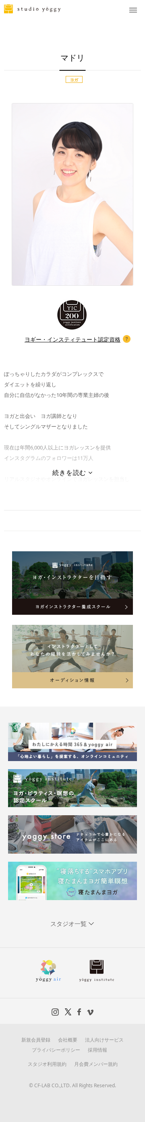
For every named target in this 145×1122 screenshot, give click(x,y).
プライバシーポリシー (56, 1049)
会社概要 (67, 1039)
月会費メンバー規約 (96, 1064)
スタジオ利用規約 (47, 1064)
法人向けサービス (104, 1039)
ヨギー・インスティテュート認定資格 (72, 339)
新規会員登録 (35, 1039)
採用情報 (97, 1049)
